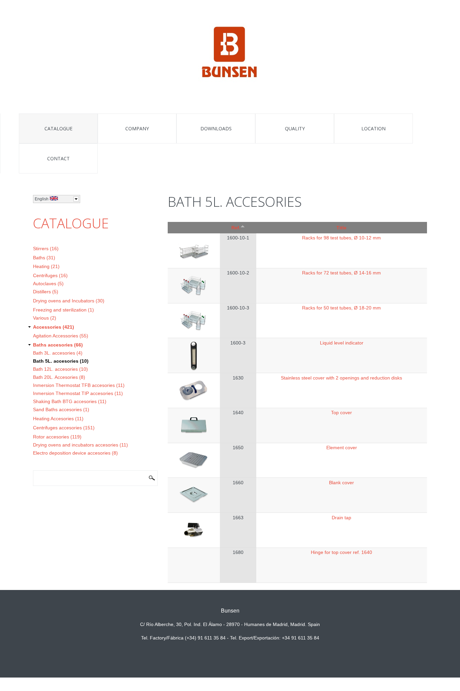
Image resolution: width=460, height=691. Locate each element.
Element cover (341, 447)
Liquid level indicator (341, 343)
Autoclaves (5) (48, 283)
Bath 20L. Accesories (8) (59, 377)
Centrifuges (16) (50, 275)
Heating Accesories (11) (58, 418)
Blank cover (341, 482)
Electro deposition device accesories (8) (75, 453)
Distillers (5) (45, 291)
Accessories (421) (53, 327)
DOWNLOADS (216, 128)
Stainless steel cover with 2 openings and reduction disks (341, 378)
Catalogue (58, 128)
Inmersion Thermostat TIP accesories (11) (78, 393)
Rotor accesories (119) (57, 436)
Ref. (235, 227)
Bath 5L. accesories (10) (61, 361)
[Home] (230, 53)
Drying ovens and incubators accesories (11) (80, 445)
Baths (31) (44, 257)
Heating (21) (46, 266)
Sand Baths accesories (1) (61, 409)
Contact (58, 158)
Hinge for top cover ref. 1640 (341, 552)
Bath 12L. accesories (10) (60, 369)
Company (137, 128)
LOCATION (373, 128)
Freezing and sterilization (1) (63, 309)
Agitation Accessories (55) (60, 335)
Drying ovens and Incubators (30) (68, 300)
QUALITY (295, 128)
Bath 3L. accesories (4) (58, 353)
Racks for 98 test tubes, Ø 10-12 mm (341, 237)
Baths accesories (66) (58, 345)
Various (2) (44, 318)
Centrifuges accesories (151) (64, 427)
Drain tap (341, 517)
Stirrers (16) (46, 248)
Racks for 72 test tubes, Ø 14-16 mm (341, 272)
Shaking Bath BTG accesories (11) (69, 401)
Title (341, 227)
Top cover (341, 412)
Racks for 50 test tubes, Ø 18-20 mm (341, 307)
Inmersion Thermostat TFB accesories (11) (79, 385)
